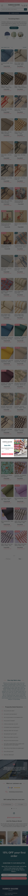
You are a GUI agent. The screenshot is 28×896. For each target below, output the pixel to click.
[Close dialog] (26, 439)
